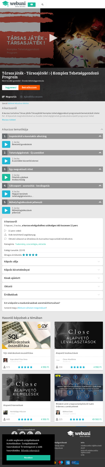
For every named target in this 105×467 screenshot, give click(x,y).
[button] (52, 38)
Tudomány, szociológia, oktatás (30, 244)
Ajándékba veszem (33, 97)
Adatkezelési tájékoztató (91, 445)
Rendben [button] (28, 458)
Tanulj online (59, 445)
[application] (52, 38)
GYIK (82, 455)
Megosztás (11, 97)
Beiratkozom (29, 87)
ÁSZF (83, 448)
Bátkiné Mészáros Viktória (18, 103)
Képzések (59, 448)
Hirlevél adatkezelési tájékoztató (89, 451)
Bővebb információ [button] (30, 450)
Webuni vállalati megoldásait (32, 307)
